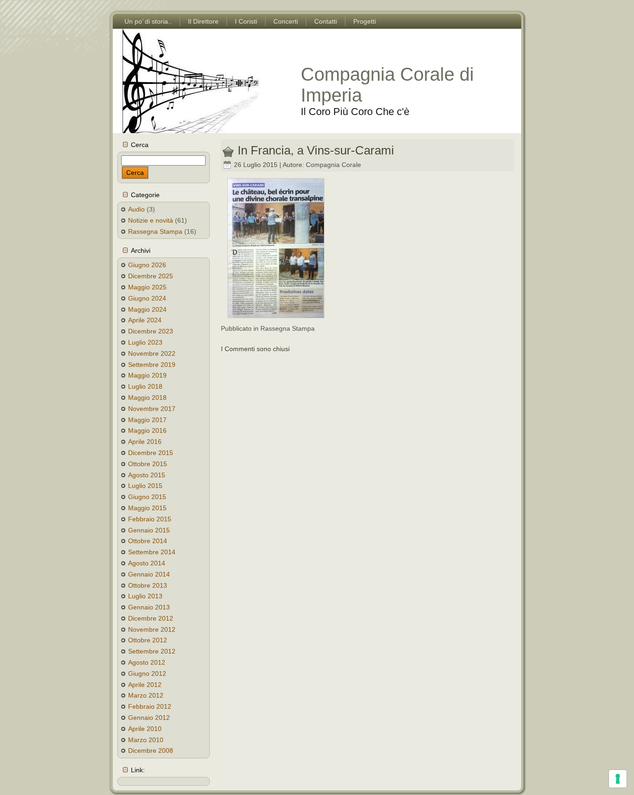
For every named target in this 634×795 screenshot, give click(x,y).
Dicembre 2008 (150, 750)
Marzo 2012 (145, 695)
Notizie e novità (150, 220)
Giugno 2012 (147, 673)
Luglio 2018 (145, 386)
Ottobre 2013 (147, 585)
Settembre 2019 (151, 364)
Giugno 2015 (147, 496)
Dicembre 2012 (150, 618)
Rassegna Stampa (155, 231)
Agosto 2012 (146, 662)
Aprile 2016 (145, 441)
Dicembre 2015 (150, 452)
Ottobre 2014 (147, 541)
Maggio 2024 (147, 309)
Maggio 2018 (147, 397)
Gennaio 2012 (149, 717)
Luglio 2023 (145, 342)
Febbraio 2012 (149, 706)
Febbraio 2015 (149, 519)
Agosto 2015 (146, 475)
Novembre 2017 (151, 408)
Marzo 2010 (145, 740)
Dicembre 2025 (150, 276)
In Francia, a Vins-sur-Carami (316, 150)
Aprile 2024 (145, 320)
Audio (136, 209)
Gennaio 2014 (149, 574)
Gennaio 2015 (149, 530)
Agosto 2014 (146, 563)
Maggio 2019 (147, 375)
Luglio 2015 (145, 485)
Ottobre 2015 (147, 464)
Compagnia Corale (333, 164)
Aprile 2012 (145, 684)
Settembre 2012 (151, 651)
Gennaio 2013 (149, 607)
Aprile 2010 (145, 728)
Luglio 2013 (145, 596)
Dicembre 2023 (150, 331)
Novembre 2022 (151, 353)
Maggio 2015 (147, 508)
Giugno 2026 (147, 265)
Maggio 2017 (147, 419)
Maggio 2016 (147, 430)
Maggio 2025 (147, 287)
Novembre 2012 (151, 629)
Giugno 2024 (147, 298)
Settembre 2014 (151, 552)
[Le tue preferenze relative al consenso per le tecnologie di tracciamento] (618, 779)
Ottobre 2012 (147, 640)
